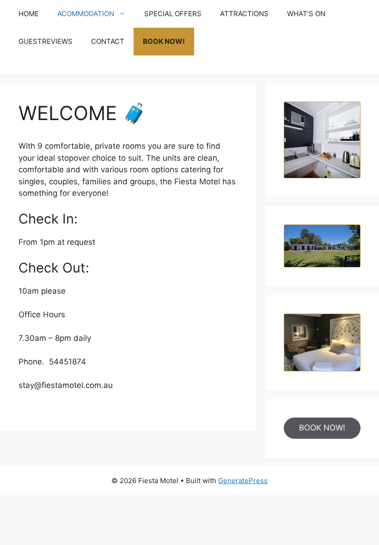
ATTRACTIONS (244, 13)
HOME (28, 13)
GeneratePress (243, 480)
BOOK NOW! (164, 41)
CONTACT (107, 41)
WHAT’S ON (306, 13)
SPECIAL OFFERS (173, 13)
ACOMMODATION (85, 13)
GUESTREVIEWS (45, 41)
